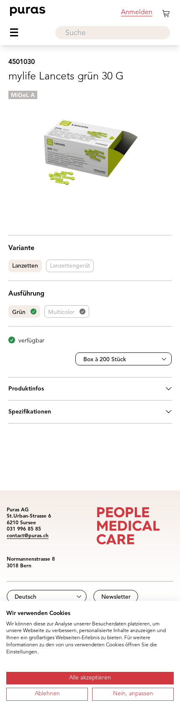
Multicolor (61, 312)
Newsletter (116, 597)
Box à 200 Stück (104, 359)
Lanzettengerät (70, 266)
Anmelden (136, 12)
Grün (19, 312)
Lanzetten (25, 266)
